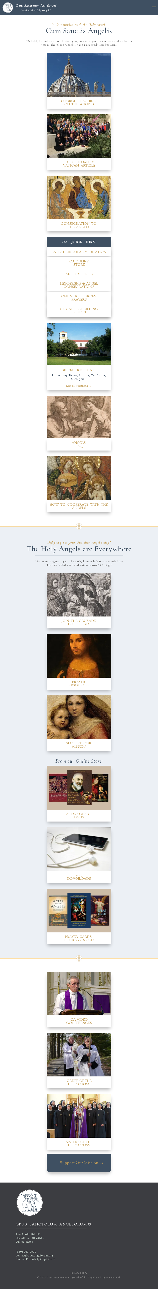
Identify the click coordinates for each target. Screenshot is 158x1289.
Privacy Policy (79, 1273)
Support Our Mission (79, 1163)
